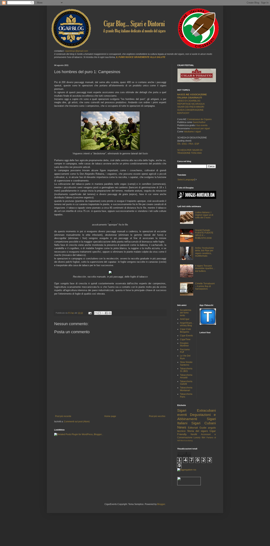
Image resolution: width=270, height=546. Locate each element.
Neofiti (194, 434)
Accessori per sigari (200, 128)
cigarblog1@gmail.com (76, 51)
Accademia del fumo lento (185, 313)
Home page (110, 416)
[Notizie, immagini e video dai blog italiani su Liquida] (189, 484)
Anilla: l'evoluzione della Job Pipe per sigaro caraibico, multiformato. (204, 252)
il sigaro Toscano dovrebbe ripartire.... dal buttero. (205, 268)
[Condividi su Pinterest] (110, 313)
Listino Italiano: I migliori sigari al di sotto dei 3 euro (204, 215)
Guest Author (199, 122)
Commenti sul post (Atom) (77, 421)
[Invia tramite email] (96, 313)
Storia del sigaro (197, 430)
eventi (182, 415)
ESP (196, 144)
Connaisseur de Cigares (199, 119)
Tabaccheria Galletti (186, 382)
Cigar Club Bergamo (185, 330)
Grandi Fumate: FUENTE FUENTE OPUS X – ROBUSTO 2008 (204, 234)
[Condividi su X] (103, 313)
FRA (191, 144)
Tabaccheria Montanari (186, 388)
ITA (178, 144)
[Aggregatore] (186, 469)
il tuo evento (201, 125)
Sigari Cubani (203, 423)
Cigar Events (186, 335)
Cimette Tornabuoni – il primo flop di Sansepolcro (205, 286)
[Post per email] (89, 313)
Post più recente (63, 416)
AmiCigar (184, 319)
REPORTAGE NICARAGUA (191, 104)
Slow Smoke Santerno (186, 363)
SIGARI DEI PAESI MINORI (190, 107)
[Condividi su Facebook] (106, 313)
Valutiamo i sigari (192, 131)
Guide (202, 427)
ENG (184, 144)
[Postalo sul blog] (99, 313)
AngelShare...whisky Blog (187, 324)
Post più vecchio (157, 416)
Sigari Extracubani (196, 410)
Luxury (197, 437)
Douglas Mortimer (184, 344)
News (181, 427)
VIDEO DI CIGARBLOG (188, 101)
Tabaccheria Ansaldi (186, 376)
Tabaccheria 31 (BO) (186, 369)
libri (203, 437)
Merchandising (186, 441)
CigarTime (185, 339)
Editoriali (193, 427)
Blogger (161, 504)
